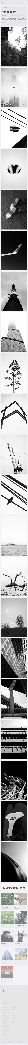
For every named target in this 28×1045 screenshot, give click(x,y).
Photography (6, 1026)
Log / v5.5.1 (4, 1038)
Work (4, 998)
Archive (4, 1001)
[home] (4, 2)
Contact (5, 1003)
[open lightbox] (14, 46)
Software (5, 1034)
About (4, 1000)
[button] (25, 2)
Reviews (5, 1031)
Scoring (5, 1032)
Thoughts (5, 1029)
